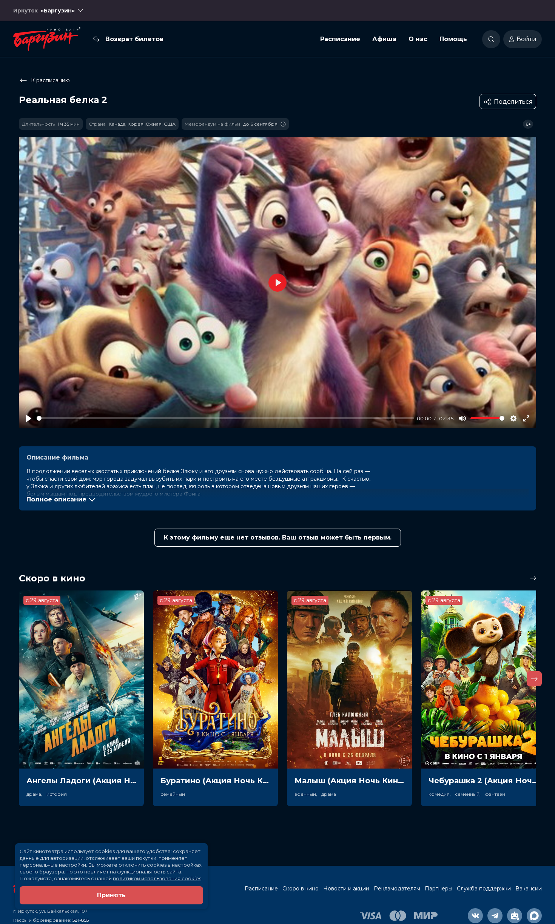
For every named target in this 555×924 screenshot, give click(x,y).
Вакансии (528, 888)
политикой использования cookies (157, 878)
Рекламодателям (397, 888)
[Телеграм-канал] (495, 915)
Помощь (453, 39)
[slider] (225, 418)
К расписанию (50, 80)
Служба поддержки (484, 888)
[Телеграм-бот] (514, 915)
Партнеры (438, 888)
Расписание (340, 39)
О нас (418, 39)
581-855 (80, 920)
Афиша (384, 39)
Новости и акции (346, 888)
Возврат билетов (134, 39)
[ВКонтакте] (475, 915)
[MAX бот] (534, 915)
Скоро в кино (300, 888)
